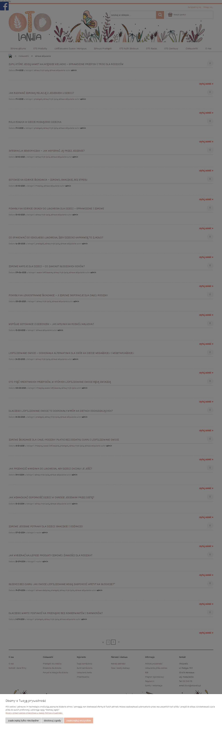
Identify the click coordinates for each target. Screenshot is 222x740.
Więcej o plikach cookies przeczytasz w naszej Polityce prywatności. (34, 713)
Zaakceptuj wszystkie (78, 720)
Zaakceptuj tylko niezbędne (23, 720)
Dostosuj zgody (52, 720)
